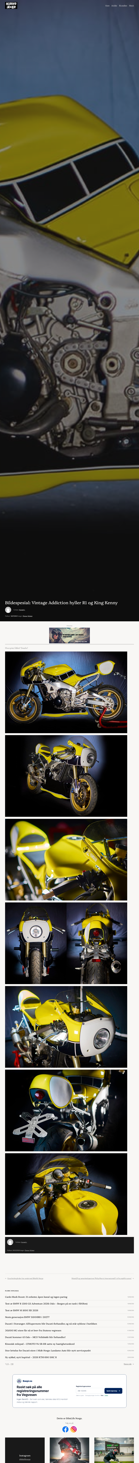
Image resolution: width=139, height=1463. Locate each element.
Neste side (129, 1364)
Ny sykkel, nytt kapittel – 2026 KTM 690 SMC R (31, 1357)
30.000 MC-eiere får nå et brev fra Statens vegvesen (33, 1330)
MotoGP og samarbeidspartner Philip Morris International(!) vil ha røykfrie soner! (101, 1278)
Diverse (25, 616)
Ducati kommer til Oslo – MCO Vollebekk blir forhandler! (35, 1337)
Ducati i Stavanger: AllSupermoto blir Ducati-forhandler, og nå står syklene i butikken (51, 1323)
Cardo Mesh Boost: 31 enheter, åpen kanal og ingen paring (36, 1297)
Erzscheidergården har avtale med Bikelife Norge (25, 1278)
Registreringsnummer (83, 1386)
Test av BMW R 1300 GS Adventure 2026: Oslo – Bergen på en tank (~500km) (46, 1303)
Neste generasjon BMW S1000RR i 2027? (27, 1317)
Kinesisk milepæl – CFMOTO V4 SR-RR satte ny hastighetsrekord (39, 1344)
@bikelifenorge (24, 1459)
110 (12, 1364)
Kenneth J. (22, 610)
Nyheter (30, 616)
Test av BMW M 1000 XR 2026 (21, 1310)
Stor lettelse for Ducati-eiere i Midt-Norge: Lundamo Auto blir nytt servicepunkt (48, 1350)
